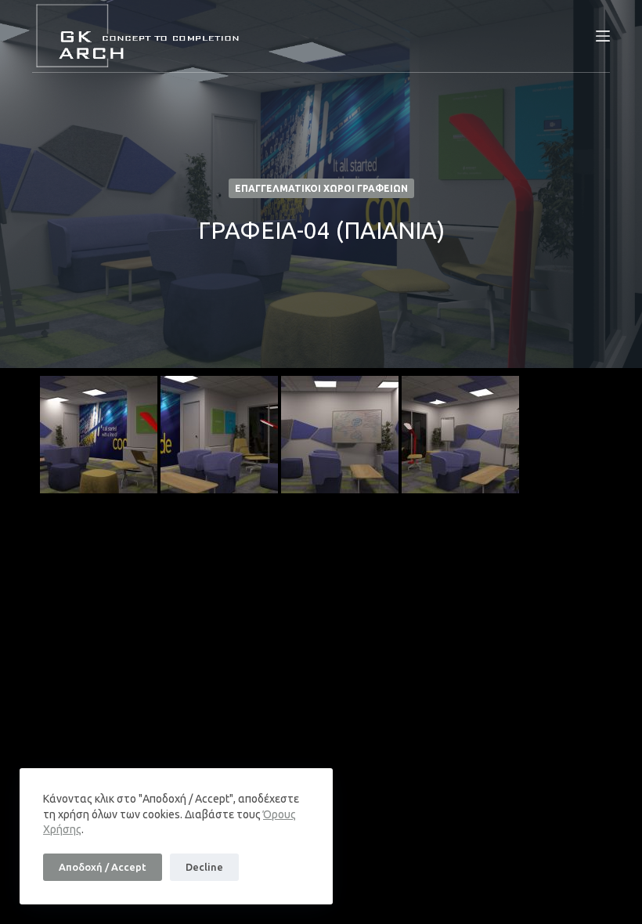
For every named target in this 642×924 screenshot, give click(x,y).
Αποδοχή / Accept (102, 866)
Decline (204, 866)
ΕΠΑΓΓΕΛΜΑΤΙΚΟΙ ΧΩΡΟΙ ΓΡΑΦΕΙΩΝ (321, 188)
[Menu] (603, 36)
